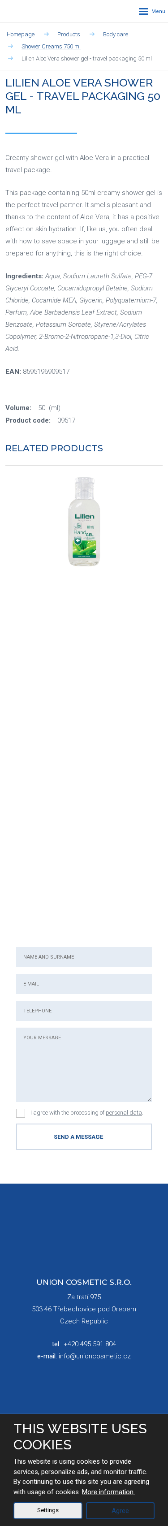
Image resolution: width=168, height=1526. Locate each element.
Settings (48, 1510)
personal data (124, 1112)
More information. (108, 1492)
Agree (120, 1511)
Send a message (78, 1136)
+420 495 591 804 (90, 1344)
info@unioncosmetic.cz (95, 1356)
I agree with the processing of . (86, 1112)
